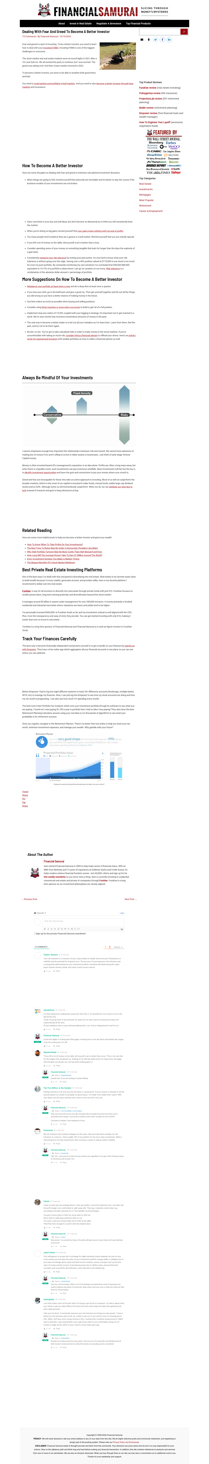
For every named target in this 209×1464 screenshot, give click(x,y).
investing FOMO (50, 48)
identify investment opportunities (40, 472)
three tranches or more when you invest (61, 307)
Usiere (63, 1237)
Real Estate (145, 183)
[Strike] (55, 928)
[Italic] (48, 928)
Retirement (145, 205)
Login (121, 913)
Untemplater (49, 1299)
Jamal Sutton (65, 1281)
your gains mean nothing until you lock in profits (100, 231)
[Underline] (51, 928)
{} (75, 929)
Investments (146, 189)
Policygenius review (149, 93)
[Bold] (45, 928)
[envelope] (142, 39)
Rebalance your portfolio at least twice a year (48, 286)
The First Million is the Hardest (71, 1111)
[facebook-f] (163, 39)
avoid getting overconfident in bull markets (54, 83)
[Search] (184, 32)
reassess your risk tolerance (53, 258)
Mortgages (145, 194)
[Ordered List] (58, 928)
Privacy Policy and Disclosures (126, 1442)
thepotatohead (66, 1075)
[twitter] (156, 39)
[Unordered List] (61, 928)
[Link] (72, 928)
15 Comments (29, 36)
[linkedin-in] (170, 39)
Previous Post (29, 899)
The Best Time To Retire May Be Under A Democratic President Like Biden (62, 548)
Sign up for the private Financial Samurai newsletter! (61, 933)
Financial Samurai (51, 1035)
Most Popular (146, 200)
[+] (78, 929)
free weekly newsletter (55, 877)
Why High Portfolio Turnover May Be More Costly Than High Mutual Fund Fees (64, 551)
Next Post (131, 899)
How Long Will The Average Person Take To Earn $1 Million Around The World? (64, 555)
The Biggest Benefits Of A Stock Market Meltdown (51, 562)
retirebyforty (49, 1010)
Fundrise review (147, 87)
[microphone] (149, 39)
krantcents (64, 1153)
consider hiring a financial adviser (82, 335)
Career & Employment (151, 211)
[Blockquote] (65, 928)
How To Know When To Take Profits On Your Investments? (55, 544)
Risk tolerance (113, 268)
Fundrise (103, 880)
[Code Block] (68, 928)
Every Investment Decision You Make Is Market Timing (53, 559)
